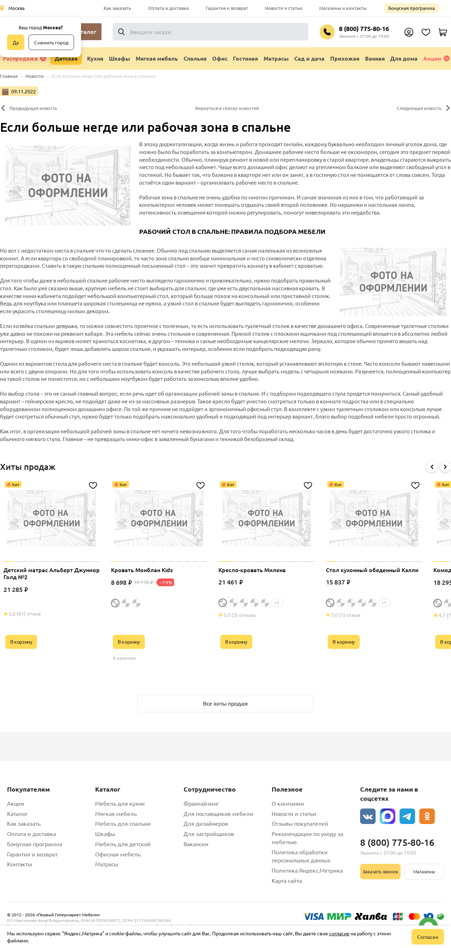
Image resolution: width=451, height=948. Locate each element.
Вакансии (196, 843)
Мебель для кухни (120, 803)
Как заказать (117, 8)
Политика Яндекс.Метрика (307, 870)
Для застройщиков (209, 833)
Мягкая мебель (116, 813)
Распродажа (20, 58)
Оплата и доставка (168, 8)
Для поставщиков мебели (218, 813)
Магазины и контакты (343, 8)
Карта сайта (287, 880)
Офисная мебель (118, 853)
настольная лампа (391, 204)
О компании (288, 803)
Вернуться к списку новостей (227, 108)
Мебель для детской (123, 843)
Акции (432, 58)
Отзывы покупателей (300, 823)
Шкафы (105, 833)
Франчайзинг (201, 803)
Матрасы (106, 863)
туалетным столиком (362, 408)
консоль (169, 363)
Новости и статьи (283, 8)
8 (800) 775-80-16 (364, 28)
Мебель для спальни (123, 823)
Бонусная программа (411, 8)
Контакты (19, 863)
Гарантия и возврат (227, 8)
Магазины (424, 871)
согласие (339, 933)
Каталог (17, 813)
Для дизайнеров (206, 823)
